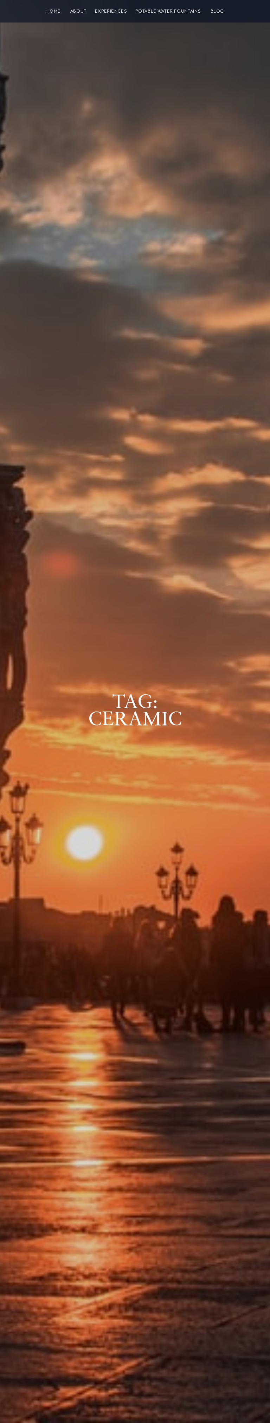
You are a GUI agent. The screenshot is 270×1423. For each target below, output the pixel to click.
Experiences (111, 11)
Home (53, 11)
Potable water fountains (168, 11)
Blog (217, 11)
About (78, 11)
